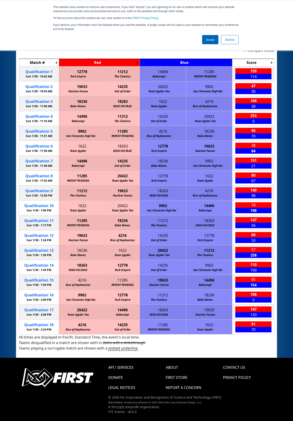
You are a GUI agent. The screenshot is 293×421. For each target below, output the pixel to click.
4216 (209, 101)
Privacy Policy (145, 18)
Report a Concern (183, 387)
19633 (82, 86)
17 (39, 309)
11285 (209, 71)
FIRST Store (176, 377)
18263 (122, 101)
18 (39, 324)
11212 (122, 71)
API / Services (120, 367)
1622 (163, 101)
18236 (82, 101)
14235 (122, 86)
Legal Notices (121, 387)
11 (39, 220)
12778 (82, 71)
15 (39, 280)
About (172, 367)
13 (39, 250)
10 (39, 205)
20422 (163, 86)
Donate (115, 377)
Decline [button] (230, 39)
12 (39, 235)
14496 (163, 71)
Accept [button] (210, 39)
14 (39, 265)
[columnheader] (39, 62)
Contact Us (234, 367)
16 (39, 295)
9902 (209, 86)
